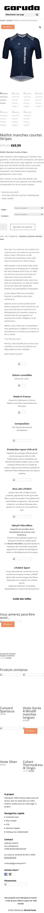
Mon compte (11, 820)
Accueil (2, 20)
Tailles (3, 209)
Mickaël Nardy (30, 910)
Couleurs (4, 216)
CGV (7, 824)
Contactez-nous (12, 817)
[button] (40, 27)
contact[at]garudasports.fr (15, 863)
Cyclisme (9, 20)
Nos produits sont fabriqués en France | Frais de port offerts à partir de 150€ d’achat (21, 901)
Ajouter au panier (23, 227)
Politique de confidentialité (17, 832)
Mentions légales (13, 828)
